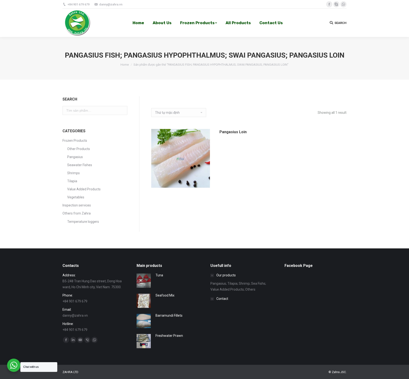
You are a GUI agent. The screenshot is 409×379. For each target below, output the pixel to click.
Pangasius (75, 157)
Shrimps (73, 173)
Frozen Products (74, 140)
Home (124, 64)
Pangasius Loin (233, 132)
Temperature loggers (83, 222)
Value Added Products (84, 189)
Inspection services (76, 205)
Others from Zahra (76, 213)
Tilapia (72, 181)
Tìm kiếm (122, 110)
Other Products (78, 149)
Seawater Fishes (79, 165)
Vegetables (75, 197)
